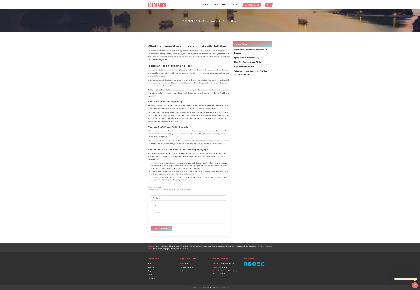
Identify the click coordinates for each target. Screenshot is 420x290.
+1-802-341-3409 (252, 5)
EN (268, 5)
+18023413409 (222, 267)
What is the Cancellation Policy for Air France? (250, 51)
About (215, 5)
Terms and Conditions (186, 267)
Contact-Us (151, 278)
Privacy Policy (184, 263)
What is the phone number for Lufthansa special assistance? (251, 73)
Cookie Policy (184, 271)
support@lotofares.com (226, 263)
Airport (150, 274)
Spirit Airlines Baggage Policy (246, 57)
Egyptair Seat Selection (244, 67)
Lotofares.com (210, 287)
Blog (224, 5)
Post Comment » (161, 228)
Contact (234, 5)
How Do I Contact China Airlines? (248, 62)
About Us (151, 267)
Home (205, 5)
